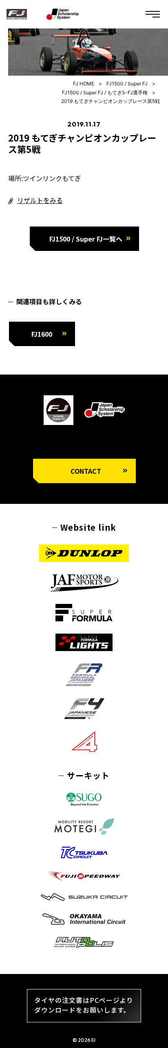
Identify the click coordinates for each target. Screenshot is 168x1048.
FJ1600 (41, 334)
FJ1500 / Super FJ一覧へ (85, 239)
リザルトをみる (40, 200)
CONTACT (86, 471)
